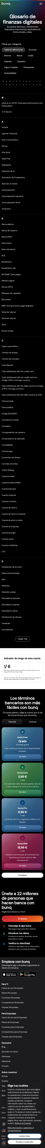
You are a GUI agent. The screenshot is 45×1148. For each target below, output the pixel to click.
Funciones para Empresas (13, 1027)
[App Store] (9, 974)
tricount (5, 1066)
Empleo (5, 1081)
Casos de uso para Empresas (14, 1017)
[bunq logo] (6, 3)
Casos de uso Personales (12, 988)
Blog (3, 1047)
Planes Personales (9, 993)
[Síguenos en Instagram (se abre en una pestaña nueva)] (4, 1124)
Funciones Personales (11, 997)
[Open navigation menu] (40, 3)
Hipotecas (6, 1061)
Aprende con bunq (10, 1051)
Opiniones (6, 1056)
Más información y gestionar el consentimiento (21, 1129)
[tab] (13, 49)
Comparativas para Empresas (14, 1032)
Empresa (33, 722)
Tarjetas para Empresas (12, 1036)
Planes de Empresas (10, 1022)
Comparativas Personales (13, 1002)
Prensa (4, 1076)
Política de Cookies (23, 1123)
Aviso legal (5, 1108)
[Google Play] (27, 974)
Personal (12, 722)
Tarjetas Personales (10, 1007)
